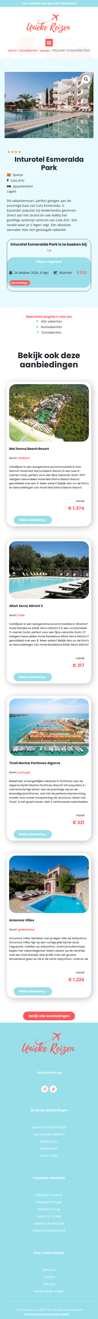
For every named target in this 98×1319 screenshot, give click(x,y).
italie (21, 615)
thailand (24, 458)
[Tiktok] (53, 1089)
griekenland (26, 929)
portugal (24, 772)
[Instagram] (44, 1089)
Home (12, 50)
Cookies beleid (59, 1314)
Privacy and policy (36, 1314)
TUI (49, 250)
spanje (44, 50)
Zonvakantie (28, 50)
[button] (49, 42)
